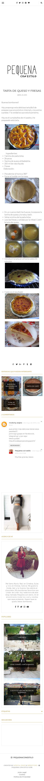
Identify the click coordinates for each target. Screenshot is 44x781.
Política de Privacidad (22, 777)
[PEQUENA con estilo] (22, 71)
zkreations (32, 765)
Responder (15, 445)
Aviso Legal (22, 772)
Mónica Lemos (20, 765)
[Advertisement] (22, 30)
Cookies (22, 775)
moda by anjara (15, 423)
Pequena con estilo (23, 451)
